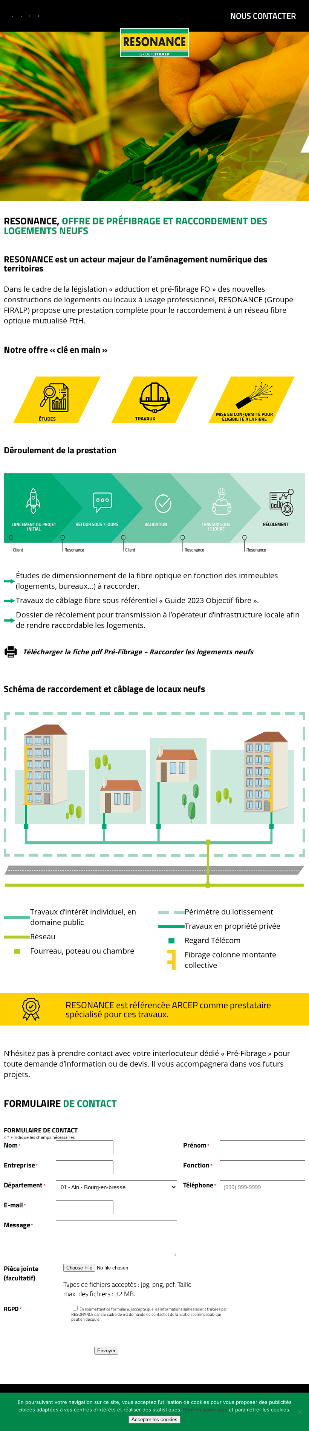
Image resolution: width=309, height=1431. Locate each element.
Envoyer (106, 1350)
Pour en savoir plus (205, 1410)
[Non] (299, 1412)
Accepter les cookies (154, 1419)
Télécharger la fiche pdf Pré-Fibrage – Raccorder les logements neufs (138, 651)
